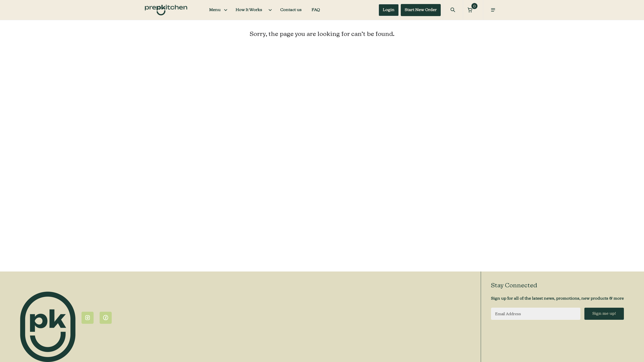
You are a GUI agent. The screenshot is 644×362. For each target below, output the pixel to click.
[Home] (166, 10)
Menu (215, 10)
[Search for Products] (453, 10)
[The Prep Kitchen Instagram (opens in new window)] (88, 318)
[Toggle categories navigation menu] (226, 10)
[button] (473, 10)
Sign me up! (604, 314)
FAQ (316, 10)
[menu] (493, 10)
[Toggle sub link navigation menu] (270, 10)
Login (388, 10)
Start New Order (421, 10)
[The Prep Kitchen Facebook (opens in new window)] (106, 318)
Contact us (291, 10)
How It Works (249, 10)
